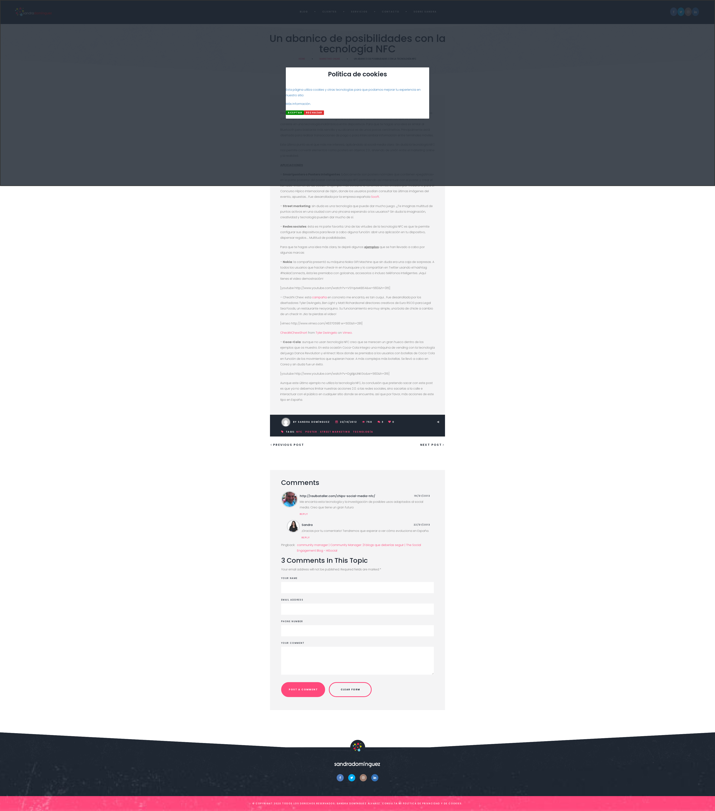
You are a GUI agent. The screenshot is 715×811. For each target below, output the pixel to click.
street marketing (335, 431)
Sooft (375, 197)
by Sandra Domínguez (311, 421)
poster (311, 431)
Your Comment (293, 643)
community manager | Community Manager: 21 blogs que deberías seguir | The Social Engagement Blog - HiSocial (359, 548)
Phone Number (292, 621)
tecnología (363, 431)
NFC (299, 431)
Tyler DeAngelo (326, 333)
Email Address (292, 599)
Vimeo (347, 333)
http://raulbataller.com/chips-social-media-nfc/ (337, 496)
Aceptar (295, 112)
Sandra (307, 525)
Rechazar (314, 112)
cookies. (456, 803)
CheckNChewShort (293, 333)
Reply (304, 514)
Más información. (298, 104)
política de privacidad (421, 803)
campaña (319, 297)
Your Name (289, 578)
